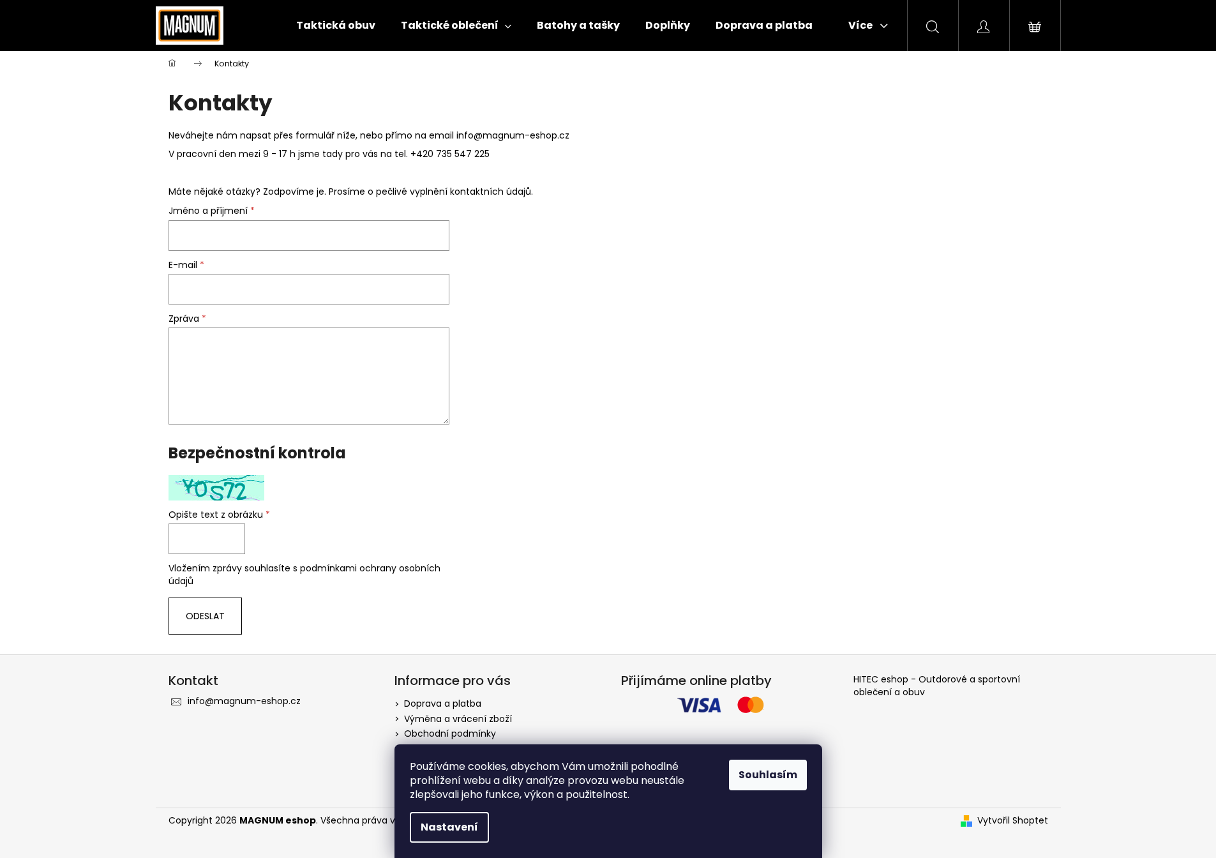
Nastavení (449, 827)
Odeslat (205, 616)
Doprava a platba (442, 703)
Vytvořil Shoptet (1012, 821)
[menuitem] (335, 25)
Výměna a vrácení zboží (458, 718)
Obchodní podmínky (450, 733)
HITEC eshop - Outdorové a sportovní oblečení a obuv (936, 686)
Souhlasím (768, 774)
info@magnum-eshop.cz (512, 135)
